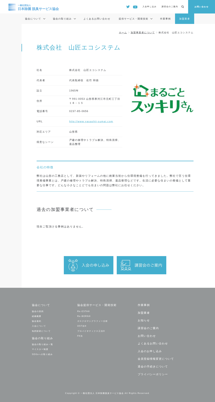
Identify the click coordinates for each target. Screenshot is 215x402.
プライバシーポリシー (153, 374)
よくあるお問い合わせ (96, 18)
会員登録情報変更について (156, 358)
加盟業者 (184, 18)
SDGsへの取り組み (42, 354)
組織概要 (36, 316)
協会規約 (36, 321)
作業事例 (165, 18)
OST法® (82, 326)
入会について (39, 326)
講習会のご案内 (170, 6)
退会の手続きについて (153, 366)
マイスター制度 (40, 349)
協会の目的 (38, 311)
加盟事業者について (143, 32)
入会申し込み (149, 6)
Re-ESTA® (83, 311)
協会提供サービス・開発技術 (97, 305)
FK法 (80, 336)
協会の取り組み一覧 (42, 344)
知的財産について (41, 331)
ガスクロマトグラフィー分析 (92, 321)
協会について (33, 18)
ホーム (123, 32)
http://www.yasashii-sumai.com (91, 121)
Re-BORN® (84, 316)
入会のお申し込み (150, 351)
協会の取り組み (62, 18)
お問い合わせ (202, 7)
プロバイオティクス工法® (91, 331)
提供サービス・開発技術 (133, 18)
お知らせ (144, 320)
